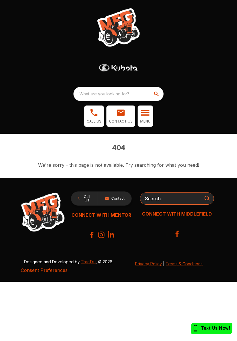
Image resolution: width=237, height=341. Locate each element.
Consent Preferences (44, 270)
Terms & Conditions (184, 263)
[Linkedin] (110, 235)
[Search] (207, 198)
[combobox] (118, 94)
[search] (157, 94)
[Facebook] (91, 235)
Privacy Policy (148, 263)
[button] (94, 116)
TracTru (88, 261)
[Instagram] (101, 235)
